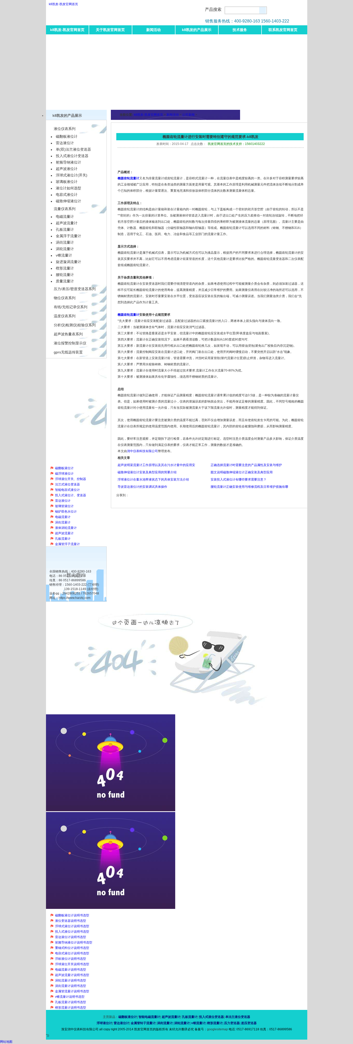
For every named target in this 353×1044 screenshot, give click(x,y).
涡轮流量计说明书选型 (70, 980)
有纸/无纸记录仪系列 (70, 307)
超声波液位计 (67, 169)
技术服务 (240, 30)
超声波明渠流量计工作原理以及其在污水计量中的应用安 (156, 465)
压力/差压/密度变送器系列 (75, 289)
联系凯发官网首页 (282, 30)
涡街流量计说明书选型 (70, 986)
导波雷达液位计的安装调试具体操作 (142, 487)
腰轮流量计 (65, 275)
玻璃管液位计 (64, 506)
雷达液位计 (65, 143)
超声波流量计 (67, 223)
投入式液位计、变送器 (70, 495)
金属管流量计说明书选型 (72, 991)
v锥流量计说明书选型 (70, 997)
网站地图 (6, 1041)
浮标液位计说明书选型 (70, 959)
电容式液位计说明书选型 (72, 953)
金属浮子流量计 (68, 236)
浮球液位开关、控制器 (70, 479)
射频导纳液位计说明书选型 (73, 942)
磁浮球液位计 (64, 473)
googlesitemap (217, 1029)
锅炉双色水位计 (66, 511)
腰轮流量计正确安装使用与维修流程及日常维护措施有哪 (249, 487)
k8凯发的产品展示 (196, 30)
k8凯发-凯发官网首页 (63, 4)
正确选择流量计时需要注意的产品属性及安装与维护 (246, 465)
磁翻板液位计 (67, 136)
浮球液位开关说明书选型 (72, 964)
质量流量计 (65, 281)
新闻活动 (153, 30)
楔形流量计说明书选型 (70, 1007)
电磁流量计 (65, 216)
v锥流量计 (64, 255)
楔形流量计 (65, 268)
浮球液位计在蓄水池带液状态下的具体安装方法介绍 (153, 479)
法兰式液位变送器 (67, 484)
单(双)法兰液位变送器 (73, 149)
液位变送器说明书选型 (70, 921)
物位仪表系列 (64, 298)
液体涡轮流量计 (66, 528)
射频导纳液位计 (68, 162)
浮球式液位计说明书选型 (72, 926)
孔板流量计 (65, 229)
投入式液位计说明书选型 (72, 931)
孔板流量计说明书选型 (70, 1002)
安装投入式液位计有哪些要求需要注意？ (238, 479)
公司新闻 (188, 115)
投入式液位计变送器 (72, 156)
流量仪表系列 (64, 209)
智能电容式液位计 (67, 490)
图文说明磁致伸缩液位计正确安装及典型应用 (242, 472)
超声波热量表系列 (68, 334)
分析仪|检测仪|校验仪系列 (75, 325)
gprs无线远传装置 (68, 352)
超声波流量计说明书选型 (72, 975)
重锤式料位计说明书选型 (72, 948)
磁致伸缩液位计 (68, 201)
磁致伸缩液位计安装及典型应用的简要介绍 (147, 472)
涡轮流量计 (65, 249)
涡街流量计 (65, 242)
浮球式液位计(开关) (71, 175)
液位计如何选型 (68, 188)
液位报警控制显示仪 (70, 343)
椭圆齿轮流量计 (128, 178)
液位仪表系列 (64, 129)
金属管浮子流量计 (67, 544)
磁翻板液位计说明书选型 (72, 915)
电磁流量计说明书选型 (70, 969)
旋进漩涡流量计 (68, 262)
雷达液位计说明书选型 (70, 937)
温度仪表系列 (64, 316)
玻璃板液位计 (67, 182)
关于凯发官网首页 (110, 30)
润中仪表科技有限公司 (142, 451)
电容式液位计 (67, 194)
